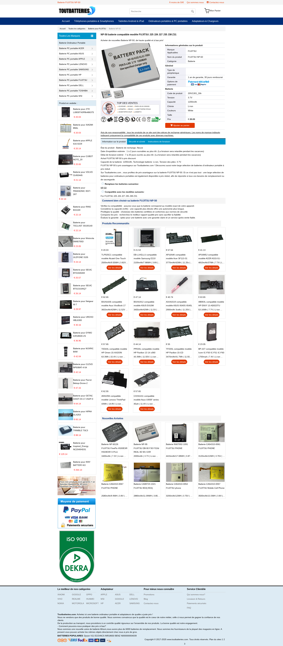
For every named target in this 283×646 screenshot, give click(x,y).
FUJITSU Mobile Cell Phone (211, 488)
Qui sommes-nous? (196, 594)
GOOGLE (76, 594)
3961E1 (130, 109)
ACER (118, 603)
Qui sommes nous (195, 2)
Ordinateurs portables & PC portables (167, 21)
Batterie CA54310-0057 (209, 484)
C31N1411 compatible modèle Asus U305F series (146, 398)
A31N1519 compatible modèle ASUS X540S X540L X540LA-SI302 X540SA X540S (179, 304)
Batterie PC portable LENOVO (73, 64)
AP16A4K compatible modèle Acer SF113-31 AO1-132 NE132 (176, 257)
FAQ (189, 608)
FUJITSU (192, 51)
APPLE (104, 594)
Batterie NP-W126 (109, 444)
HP (102, 603)
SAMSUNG (134, 603)
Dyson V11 (89, 636)
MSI (102, 599)
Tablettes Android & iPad (131, 21)
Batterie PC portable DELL (71, 85)
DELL (132, 594)
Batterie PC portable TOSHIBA (73, 90)
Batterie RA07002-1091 (177, 444)
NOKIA (60, 603)
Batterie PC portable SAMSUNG (74, 69)
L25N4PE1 (122, 109)
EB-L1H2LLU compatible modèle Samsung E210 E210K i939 (145, 257)
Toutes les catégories (76, 29)
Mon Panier (215, 10)
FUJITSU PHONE (174, 448)
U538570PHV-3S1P (125, 112)
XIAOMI (61, 594)
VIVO (59, 599)
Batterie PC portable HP (70, 75)
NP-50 (104, 188)
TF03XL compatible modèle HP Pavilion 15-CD (179, 351)
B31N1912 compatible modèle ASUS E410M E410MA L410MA (144, 304)
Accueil (66, 21)
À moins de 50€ (176, 2)
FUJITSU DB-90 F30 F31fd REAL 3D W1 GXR (146, 450)
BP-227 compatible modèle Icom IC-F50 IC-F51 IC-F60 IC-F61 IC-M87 (211, 351)
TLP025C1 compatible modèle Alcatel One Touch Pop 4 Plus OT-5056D (113, 257)
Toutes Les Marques (69, 36)
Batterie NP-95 (140, 444)
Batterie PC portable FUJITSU (73, 80)
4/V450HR (122, 106)
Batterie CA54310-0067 (112, 484)
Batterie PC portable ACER (71, 48)
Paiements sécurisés (196, 603)
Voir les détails (114, 267)
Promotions (149, 594)
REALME (76, 599)
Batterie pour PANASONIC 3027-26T (82, 191)
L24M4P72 (138, 112)
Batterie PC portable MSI (70, 96)
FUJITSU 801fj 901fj (143, 488)
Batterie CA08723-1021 (145, 484)
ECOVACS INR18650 (104, 636)
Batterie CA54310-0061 (209, 444)
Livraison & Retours (196, 599)
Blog (146, 599)
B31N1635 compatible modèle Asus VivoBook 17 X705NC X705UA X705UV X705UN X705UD (113, 304)
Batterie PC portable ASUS (71, 53)
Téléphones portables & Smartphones (94, 21)
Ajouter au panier (181, 125)
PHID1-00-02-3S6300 (142, 106)
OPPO (89, 594)
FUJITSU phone (173, 488)
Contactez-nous (216, 2)
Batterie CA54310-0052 (177, 484)
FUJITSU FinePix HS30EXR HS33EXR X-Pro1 (114, 450)
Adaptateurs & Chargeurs (205, 21)
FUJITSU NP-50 (195, 57)
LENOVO (133, 599)
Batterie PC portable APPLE (72, 59)
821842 (130, 106)
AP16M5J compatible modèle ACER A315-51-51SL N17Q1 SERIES (209, 257)
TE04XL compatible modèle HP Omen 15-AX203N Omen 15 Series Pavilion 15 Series (114, 351)
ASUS (117, 594)
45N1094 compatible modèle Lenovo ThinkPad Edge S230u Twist (113, 398)
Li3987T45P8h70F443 (143, 109)
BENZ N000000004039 (126, 636)
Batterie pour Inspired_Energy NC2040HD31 (80, 446)
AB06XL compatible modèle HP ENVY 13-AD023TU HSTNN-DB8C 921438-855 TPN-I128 (211, 304)
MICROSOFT (92, 603)
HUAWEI (90, 599)
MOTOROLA (78, 603)
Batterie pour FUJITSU (97, 29)
